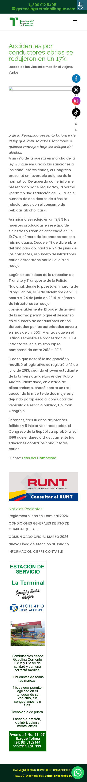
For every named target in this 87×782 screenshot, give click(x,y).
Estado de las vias (23, 67)
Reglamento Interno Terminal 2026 (38, 515)
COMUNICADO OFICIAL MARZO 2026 (38, 536)
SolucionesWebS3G (58, 776)
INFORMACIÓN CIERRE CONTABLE (36, 551)
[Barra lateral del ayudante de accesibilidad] (82, 5)
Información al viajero (55, 67)
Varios (14, 72)
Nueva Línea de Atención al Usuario (39, 544)
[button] (77, 772)
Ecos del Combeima (39, 458)
